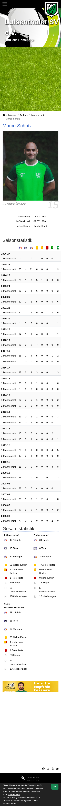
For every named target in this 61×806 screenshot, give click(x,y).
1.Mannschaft (36, 115)
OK (54, 786)
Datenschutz (14, 794)
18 (20, 510)
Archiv (23, 115)
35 (11, 629)
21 (20, 416)
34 (40, 540)
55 (11, 564)
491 (12, 612)
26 (20, 400)
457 (12, 540)
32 (11, 556)
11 (31, 269)
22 (20, 301)
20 (20, 312)
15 (20, 439)
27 (20, 372)
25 (20, 290)
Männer (12, 115)
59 (11, 637)
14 (58, 269)
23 (20, 499)
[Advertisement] (30, 79)
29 (20, 269)
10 (20, 433)
